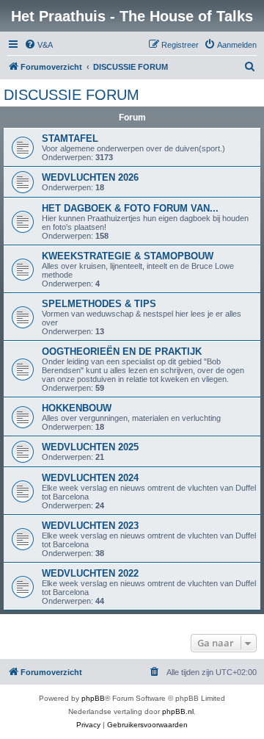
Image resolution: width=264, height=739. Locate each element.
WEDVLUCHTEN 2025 (90, 447)
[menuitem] (38, 45)
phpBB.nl (178, 711)
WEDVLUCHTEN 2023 (90, 525)
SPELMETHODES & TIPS (99, 303)
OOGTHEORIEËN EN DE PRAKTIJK (122, 351)
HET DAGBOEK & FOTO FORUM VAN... (130, 208)
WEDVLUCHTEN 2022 (90, 573)
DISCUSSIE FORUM (71, 95)
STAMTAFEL (70, 138)
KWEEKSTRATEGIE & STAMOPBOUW (127, 256)
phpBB (93, 698)
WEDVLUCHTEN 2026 (90, 177)
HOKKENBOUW (76, 408)
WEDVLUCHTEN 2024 (90, 477)
